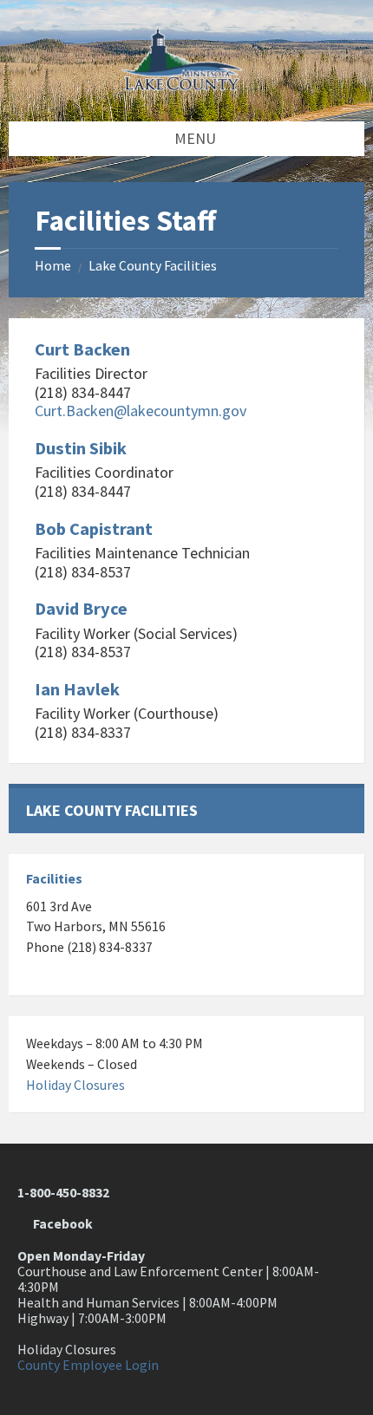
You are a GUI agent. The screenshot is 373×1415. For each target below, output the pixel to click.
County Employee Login (88, 1365)
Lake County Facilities (152, 266)
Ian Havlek (77, 689)
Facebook (60, 1224)
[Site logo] (186, 85)
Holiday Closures (75, 1085)
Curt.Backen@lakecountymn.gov (140, 411)
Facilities (54, 879)
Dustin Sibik (81, 448)
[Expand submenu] (334, 809)
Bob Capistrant (94, 529)
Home (53, 266)
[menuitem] (186, 810)
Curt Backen (82, 349)
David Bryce (81, 608)
